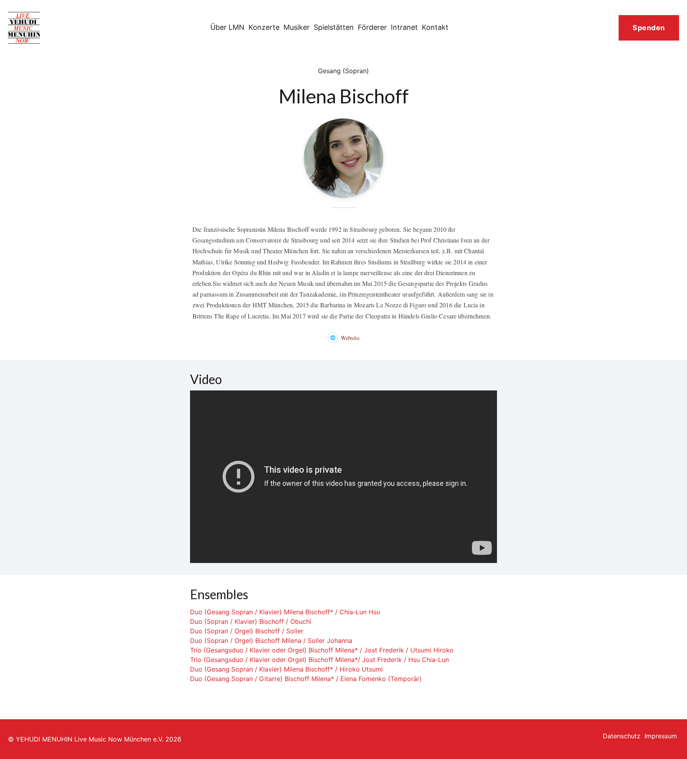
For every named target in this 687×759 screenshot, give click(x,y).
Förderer (372, 27)
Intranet (404, 27)
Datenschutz (621, 736)
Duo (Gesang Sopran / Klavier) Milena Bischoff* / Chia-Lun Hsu (285, 612)
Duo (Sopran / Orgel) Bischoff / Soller (246, 631)
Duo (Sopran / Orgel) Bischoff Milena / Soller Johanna (271, 640)
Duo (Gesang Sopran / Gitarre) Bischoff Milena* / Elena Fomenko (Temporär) (306, 679)
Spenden (649, 27)
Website (344, 338)
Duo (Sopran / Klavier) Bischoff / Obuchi (250, 621)
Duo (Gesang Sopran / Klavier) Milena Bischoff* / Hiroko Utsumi (286, 669)
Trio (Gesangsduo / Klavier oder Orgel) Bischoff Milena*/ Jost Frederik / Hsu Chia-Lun (319, 660)
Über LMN (227, 27)
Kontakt (435, 27)
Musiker (296, 27)
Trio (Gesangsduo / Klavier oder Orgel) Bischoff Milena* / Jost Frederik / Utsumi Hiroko (322, 650)
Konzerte (263, 27)
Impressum (660, 736)
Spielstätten (334, 27)
